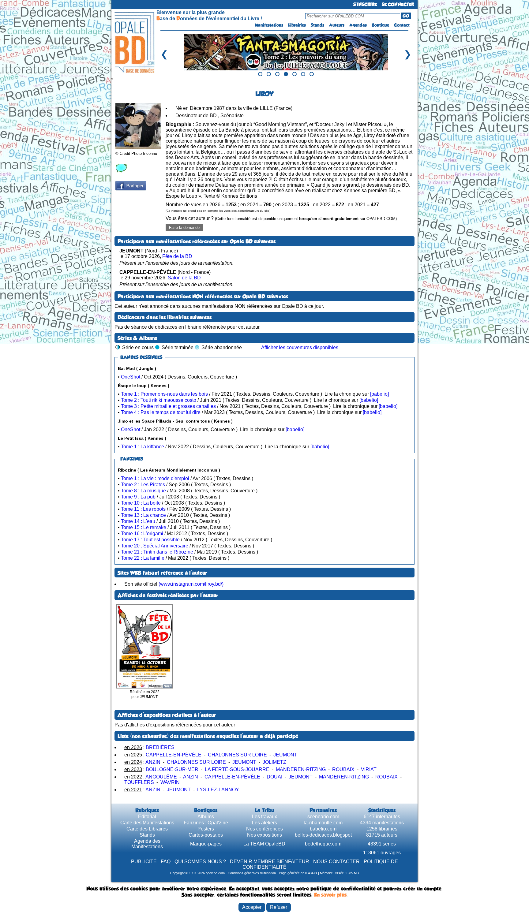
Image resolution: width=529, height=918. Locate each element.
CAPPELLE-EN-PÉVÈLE (173, 754)
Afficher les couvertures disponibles (299, 347)
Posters (205, 828)
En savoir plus (330, 895)
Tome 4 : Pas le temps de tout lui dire (161, 412)
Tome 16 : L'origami (142, 533)
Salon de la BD (184, 277)
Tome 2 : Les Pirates (143, 484)
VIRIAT (369, 769)
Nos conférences (264, 828)
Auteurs (336, 25)
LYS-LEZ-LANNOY (218, 789)
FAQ (166, 861)
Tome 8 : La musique (143, 490)
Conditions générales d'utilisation (252, 873)
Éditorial (147, 816)
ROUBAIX (343, 769)
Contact (402, 25)
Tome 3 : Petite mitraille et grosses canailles (168, 406)
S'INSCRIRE (365, 4)
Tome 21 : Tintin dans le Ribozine (157, 551)
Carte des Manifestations (147, 822)
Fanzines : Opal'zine (206, 822)
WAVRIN (170, 782)
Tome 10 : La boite (141, 503)
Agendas (358, 25)
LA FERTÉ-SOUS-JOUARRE (237, 769)
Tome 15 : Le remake (143, 527)
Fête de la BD (177, 256)
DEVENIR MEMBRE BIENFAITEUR (269, 861)
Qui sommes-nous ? (200, 861)
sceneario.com (323, 816)
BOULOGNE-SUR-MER (172, 769)
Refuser (278, 907)
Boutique (380, 25)
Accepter (251, 907)
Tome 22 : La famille (142, 558)
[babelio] (379, 394)
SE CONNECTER (398, 4)
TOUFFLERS (139, 782)
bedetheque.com (323, 843)
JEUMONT (285, 754)
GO (406, 15)
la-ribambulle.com (323, 822)
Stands (317, 25)
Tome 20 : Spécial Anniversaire (154, 545)
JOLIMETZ (274, 762)
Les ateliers (264, 822)
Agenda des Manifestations (147, 843)
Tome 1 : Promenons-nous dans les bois (164, 394)
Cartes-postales (206, 835)
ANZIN (152, 762)
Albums (205, 816)
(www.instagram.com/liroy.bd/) (191, 584)
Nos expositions (264, 835)
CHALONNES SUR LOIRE (237, 754)
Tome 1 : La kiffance (142, 446)
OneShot (130, 376)
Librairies (297, 25)
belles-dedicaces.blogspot (323, 835)
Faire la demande (184, 227)
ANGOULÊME (161, 776)
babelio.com (323, 828)
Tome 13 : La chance (143, 515)
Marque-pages (206, 843)
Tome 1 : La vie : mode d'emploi (155, 478)
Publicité (144, 861)
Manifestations (269, 25)
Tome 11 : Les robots (143, 509)
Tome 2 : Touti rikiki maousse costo (158, 400)
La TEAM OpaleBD (264, 843)
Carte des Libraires (147, 828)
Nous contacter (336, 861)
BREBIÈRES (160, 747)
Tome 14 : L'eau (138, 521)
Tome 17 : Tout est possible (150, 539)
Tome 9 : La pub (138, 496)
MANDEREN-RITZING (301, 769)
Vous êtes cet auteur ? (281, 218)
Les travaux (264, 816)
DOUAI (274, 776)
